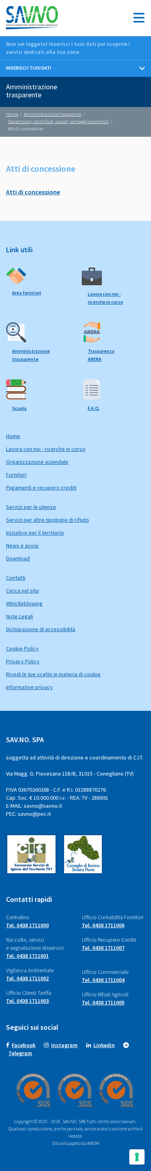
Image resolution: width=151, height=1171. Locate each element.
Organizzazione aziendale (37, 461)
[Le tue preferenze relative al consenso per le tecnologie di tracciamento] (137, 1157)
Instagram (64, 1045)
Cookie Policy (22, 648)
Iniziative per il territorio (35, 532)
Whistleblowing (24, 603)
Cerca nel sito (22, 590)
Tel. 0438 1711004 (103, 980)
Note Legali (19, 616)
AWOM (93, 1143)
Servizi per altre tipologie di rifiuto (47, 519)
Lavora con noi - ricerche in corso (45, 449)
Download (18, 558)
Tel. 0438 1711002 (27, 978)
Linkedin (104, 1045)
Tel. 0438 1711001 (27, 955)
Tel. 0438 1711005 (103, 1002)
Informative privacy (29, 687)
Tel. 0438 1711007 (103, 947)
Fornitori (16, 474)
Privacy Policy (22, 661)
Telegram (20, 1053)
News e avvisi (22, 545)
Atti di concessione (33, 192)
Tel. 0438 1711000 (27, 925)
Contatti (15, 577)
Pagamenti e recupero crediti (41, 487)
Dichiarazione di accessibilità (40, 629)
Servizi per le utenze (31, 506)
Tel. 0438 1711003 (27, 1000)
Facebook (23, 1045)
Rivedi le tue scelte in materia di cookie (53, 674)
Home (13, 436)
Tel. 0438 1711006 (103, 925)
